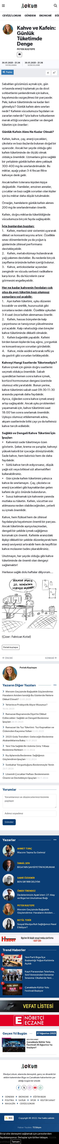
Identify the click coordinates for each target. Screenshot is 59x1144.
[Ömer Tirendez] (9, 894)
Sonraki (49, 658)
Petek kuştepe (10, 647)
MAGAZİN (10, 1103)
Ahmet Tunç (24, 849)
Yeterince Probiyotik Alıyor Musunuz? (27, 705)
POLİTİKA (9, 1100)
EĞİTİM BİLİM (39, 1097)
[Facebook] (18, 1087)
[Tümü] (55, 840)
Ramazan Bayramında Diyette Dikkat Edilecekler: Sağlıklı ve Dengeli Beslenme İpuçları (26, 718)
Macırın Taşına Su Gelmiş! (31, 852)
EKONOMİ (45, 15)
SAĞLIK (22, 1100)
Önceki (9, 658)
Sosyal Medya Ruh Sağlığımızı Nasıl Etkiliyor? (36, 926)
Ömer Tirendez (26, 891)
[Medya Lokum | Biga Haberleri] (29, 6)
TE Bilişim (37, 1127)
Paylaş (9, 72)
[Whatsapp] (40, 1087)
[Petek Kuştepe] (8, 29)
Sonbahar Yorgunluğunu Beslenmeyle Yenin (30, 765)
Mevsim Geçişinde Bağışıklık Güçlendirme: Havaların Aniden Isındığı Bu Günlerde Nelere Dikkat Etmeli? (28, 695)
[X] (24, 1087)
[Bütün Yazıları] (55, 685)
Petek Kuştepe (26, 49)
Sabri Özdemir (26, 878)
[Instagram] (29, 1087)
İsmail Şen (23, 863)
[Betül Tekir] (9, 924)
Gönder (9, 822)
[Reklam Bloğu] (29, 939)
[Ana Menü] (3, 6)
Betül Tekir (24, 920)
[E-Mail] (19, 54)
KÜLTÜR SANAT (48, 1100)
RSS (10, 1118)
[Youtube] (35, 1087)
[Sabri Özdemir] (9, 880)
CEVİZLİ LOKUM (11, 15)
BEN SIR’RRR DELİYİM (28, 882)
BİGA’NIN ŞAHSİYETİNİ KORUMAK (36, 867)
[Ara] (55, 6)
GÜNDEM (30, 15)
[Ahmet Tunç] (9, 850)
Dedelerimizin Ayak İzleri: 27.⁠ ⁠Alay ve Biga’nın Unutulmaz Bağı (36, 896)
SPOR (33, 1100)
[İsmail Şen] (9, 865)
